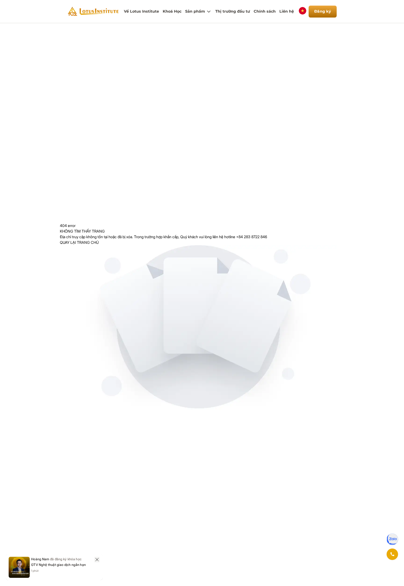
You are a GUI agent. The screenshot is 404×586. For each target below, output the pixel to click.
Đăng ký (322, 11)
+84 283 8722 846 (251, 236)
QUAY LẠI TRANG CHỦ (79, 242)
